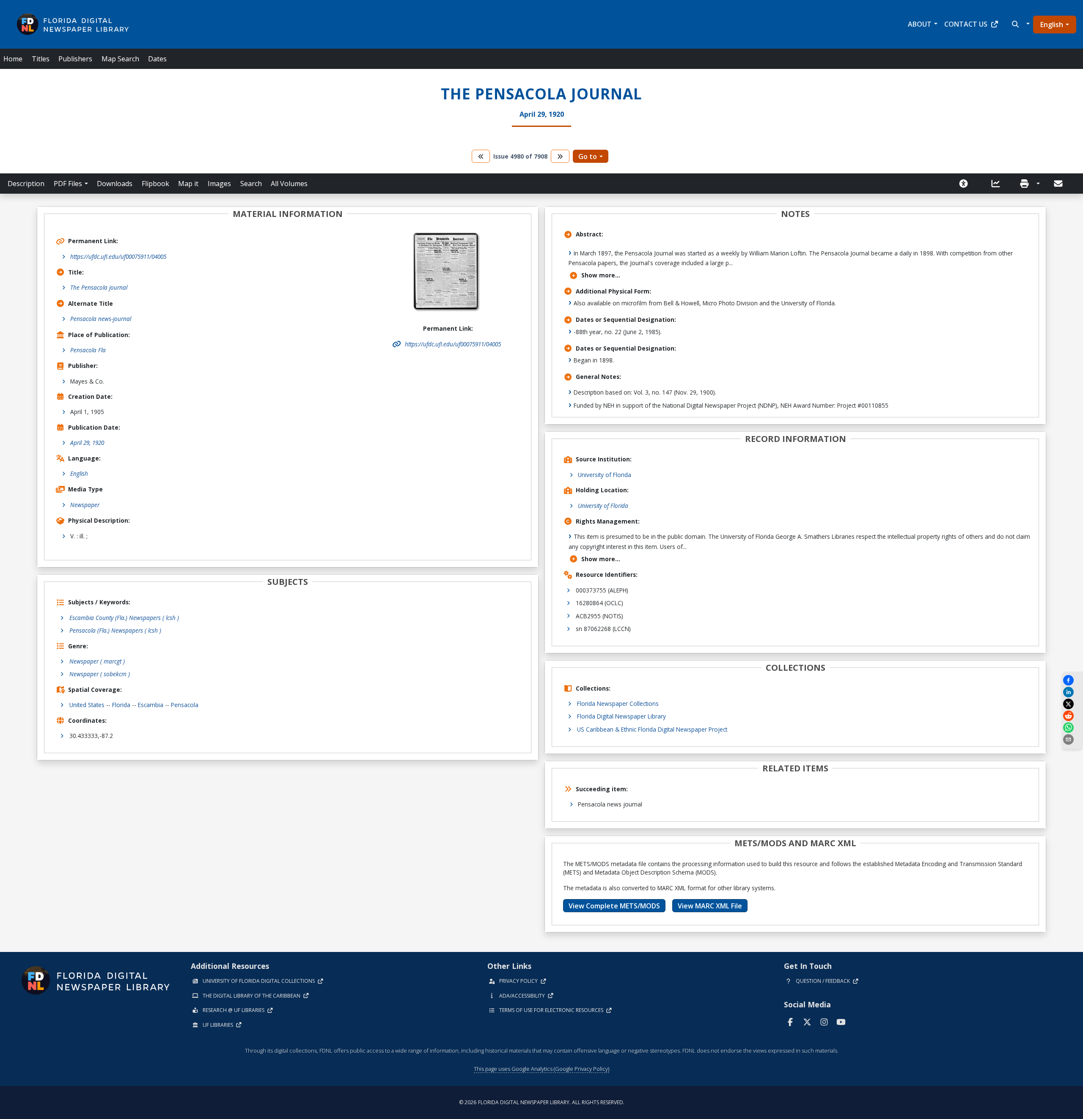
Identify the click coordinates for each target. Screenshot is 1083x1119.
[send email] (1072, 739)
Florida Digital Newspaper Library (621, 716)
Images (219, 183)
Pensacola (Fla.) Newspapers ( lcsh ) (115, 630)
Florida (121, 705)
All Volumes (289, 183)
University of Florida (604, 475)
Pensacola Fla (88, 350)
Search (251, 183)
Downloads (114, 183)
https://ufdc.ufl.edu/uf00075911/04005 (118, 256)
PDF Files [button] (68, 183)
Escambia (150, 705)
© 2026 (541, 1102)
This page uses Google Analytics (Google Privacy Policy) (541, 1068)
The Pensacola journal (98, 287)
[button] (1019, 24)
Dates (157, 58)
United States (86, 705)
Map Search (120, 58)
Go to (587, 156)
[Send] (1059, 183)
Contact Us (965, 24)
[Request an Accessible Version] (966, 183)
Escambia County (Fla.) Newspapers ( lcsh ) (124, 618)
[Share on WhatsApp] (1072, 727)
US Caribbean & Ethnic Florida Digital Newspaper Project (652, 729)
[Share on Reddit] (1072, 715)
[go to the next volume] (560, 156)
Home (12, 58)
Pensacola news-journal (100, 319)
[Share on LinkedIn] (1072, 692)
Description (26, 183)
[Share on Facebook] (1072, 680)
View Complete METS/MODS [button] (614, 906)
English (1051, 24)
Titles (40, 58)
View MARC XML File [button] (710, 906)
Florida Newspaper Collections (618, 703)
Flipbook (155, 183)
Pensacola (184, 705)
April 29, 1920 (87, 443)
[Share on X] (1072, 704)
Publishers (75, 58)
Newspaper (84, 505)
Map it (188, 183)
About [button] (920, 24)
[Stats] (998, 183)
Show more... (600, 275)
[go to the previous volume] (481, 156)
